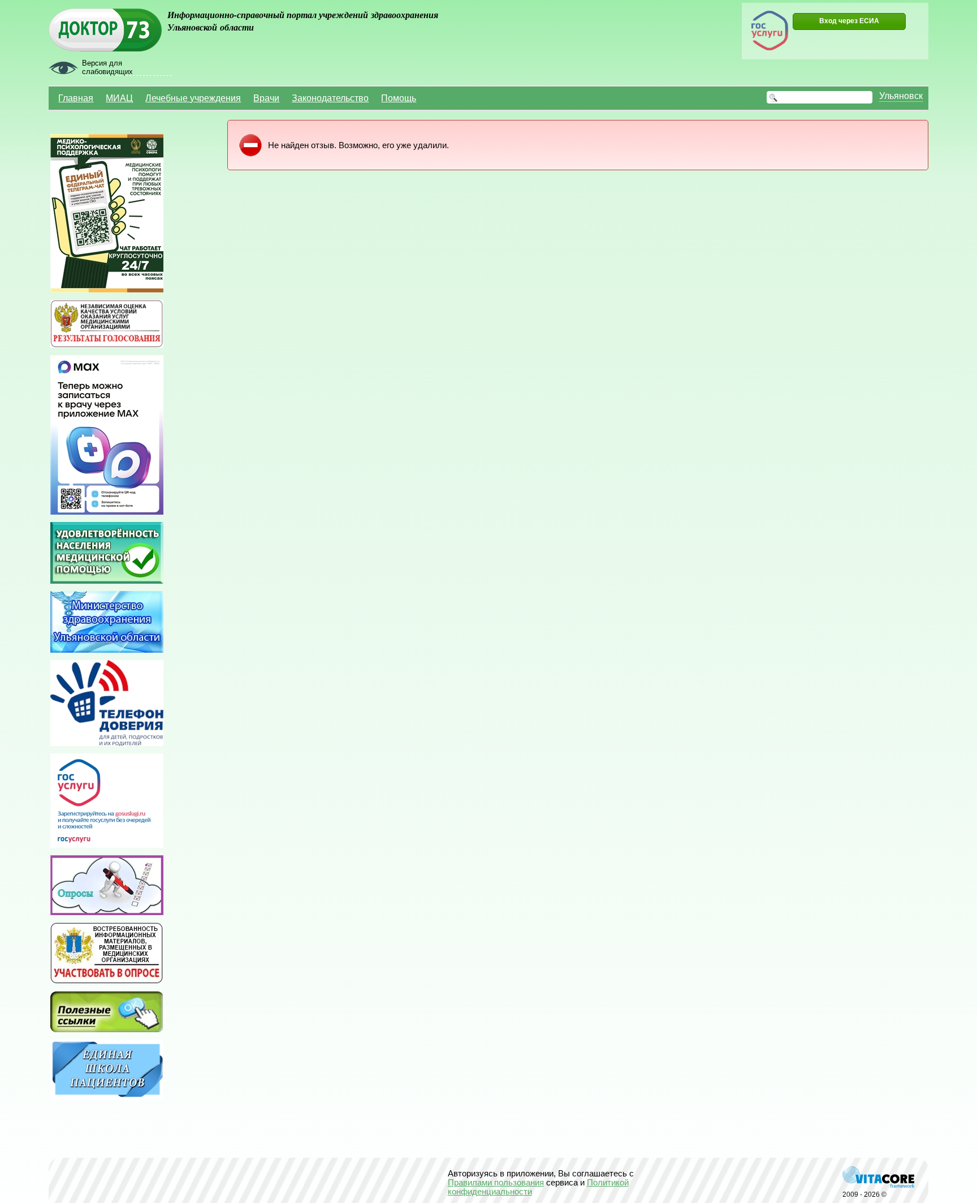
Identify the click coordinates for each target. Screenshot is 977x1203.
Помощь (398, 98)
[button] (849, 21)
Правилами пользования (496, 1182)
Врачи (266, 98)
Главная (75, 98)
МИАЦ (119, 98)
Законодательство (330, 98)
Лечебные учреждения (193, 98)
